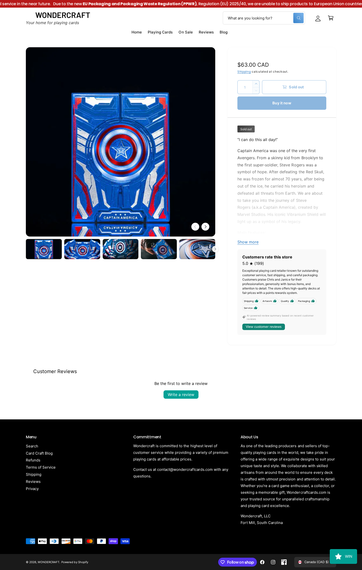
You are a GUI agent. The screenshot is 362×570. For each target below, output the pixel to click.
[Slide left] (195, 227)
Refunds (33, 460)
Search (32, 446)
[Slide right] (205, 227)
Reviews (33, 481)
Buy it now (281, 103)
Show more (248, 241)
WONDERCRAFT (48, 562)
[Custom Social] (284, 562)
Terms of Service (41, 467)
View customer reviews (263, 327)
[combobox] (264, 18)
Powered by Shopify (74, 562)
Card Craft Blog (39, 453)
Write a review (181, 394)
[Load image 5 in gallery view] (197, 249)
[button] (330, 18)
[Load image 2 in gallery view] (82, 249)
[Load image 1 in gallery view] (44, 249)
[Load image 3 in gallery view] (121, 249)
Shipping (244, 71)
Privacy (32, 488)
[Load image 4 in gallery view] (159, 249)
